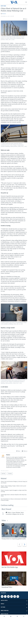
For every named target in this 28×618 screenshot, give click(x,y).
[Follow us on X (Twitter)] (5, 596)
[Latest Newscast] (4, 616)
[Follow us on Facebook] (2, 596)
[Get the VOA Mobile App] (14, 558)
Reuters (4, 13)
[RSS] (14, 596)
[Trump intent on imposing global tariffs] (14, 530)
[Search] (24, 616)
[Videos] (11, 616)
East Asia (3, 6)
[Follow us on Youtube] (8, 596)
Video (4, 521)
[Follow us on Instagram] (11, 596)
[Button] (25, 19)
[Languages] (17, 616)
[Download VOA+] (14, 579)
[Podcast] (17, 596)
